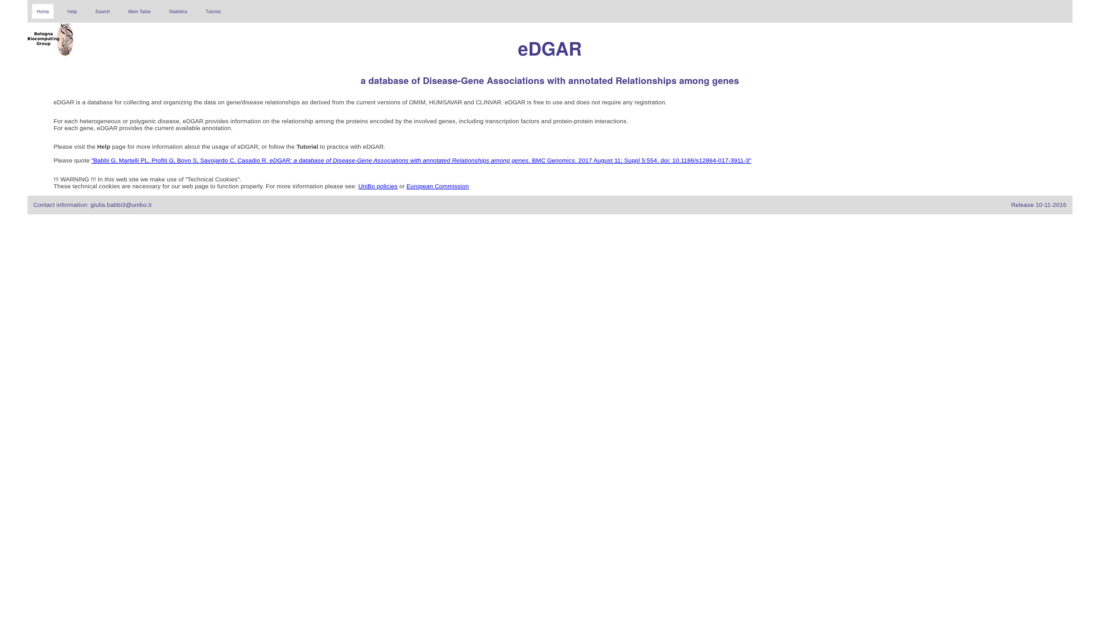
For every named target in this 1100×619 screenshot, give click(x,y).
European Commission (437, 186)
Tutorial (213, 11)
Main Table (139, 11)
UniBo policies (378, 186)
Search (102, 11)
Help (72, 11)
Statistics (178, 11)
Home (43, 11)
